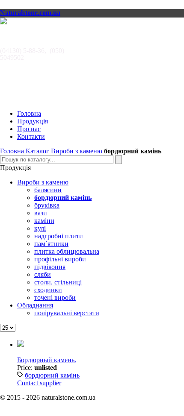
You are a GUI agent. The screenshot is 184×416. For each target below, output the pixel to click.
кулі (40, 228)
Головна (29, 113)
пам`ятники (51, 243)
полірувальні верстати (66, 312)
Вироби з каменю (76, 151)
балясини (48, 189)
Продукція (32, 121)
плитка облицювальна (66, 251)
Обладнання (35, 305)
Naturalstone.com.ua (30, 12)
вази (40, 213)
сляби (42, 274)
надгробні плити (58, 236)
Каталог (37, 151)
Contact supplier (39, 383)
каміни (44, 220)
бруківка (46, 205)
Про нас (29, 128)
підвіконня (49, 266)
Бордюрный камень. (46, 359)
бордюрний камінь (52, 375)
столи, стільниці (58, 282)
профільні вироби (60, 259)
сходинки (48, 289)
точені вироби (55, 297)
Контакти (31, 136)
